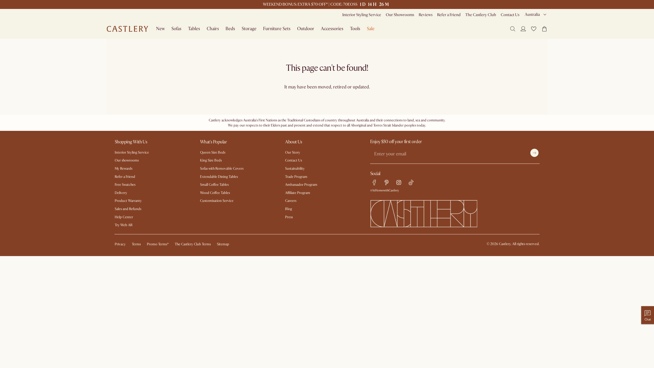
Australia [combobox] (532, 14)
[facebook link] (374, 182)
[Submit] (534, 153)
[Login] (523, 29)
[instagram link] (399, 182)
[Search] (512, 29)
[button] (533, 29)
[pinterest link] (386, 182)
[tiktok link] (411, 182)
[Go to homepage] (127, 29)
